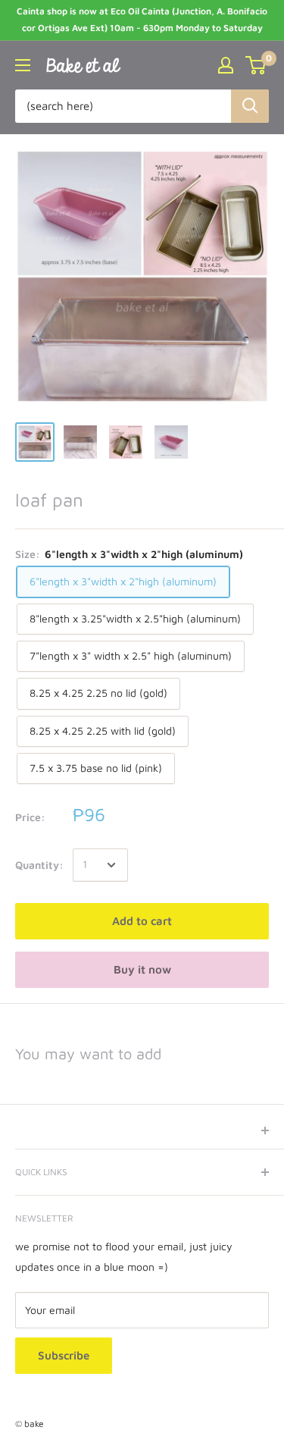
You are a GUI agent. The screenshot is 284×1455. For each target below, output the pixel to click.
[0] (256, 65)
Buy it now (142, 969)
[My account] (225, 65)
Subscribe (63, 1355)
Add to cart (142, 920)
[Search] (250, 106)
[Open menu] (22, 65)
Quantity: (39, 864)
